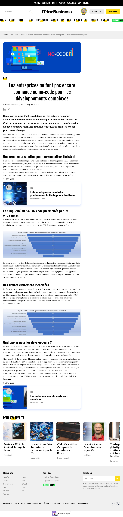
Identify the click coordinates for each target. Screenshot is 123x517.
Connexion (96, 11)
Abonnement (83, 503)
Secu (30, 20)
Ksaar (52, 161)
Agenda (62, 2)
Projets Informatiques (50, 481)
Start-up (105, 20)
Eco (69, 20)
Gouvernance (42, 20)
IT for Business (69, 503)
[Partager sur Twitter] (8, 109)
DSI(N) (54, 2)
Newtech (78, 20)
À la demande (83, 2)
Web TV (37, 2)
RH (86, 20)
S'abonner (113, 11)
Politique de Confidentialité (14, 503)
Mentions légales (34, 503)
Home (5, 35)
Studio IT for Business (51, 477)
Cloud (12, 20)
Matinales (46, 2)
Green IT (22, 20)
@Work (54, 20)
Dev (62, 20)
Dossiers (94, 20)
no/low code (56, 172)
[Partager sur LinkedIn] (4, 109)
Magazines (71, 2)
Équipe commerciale (52, 503)
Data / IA (6, 477)
